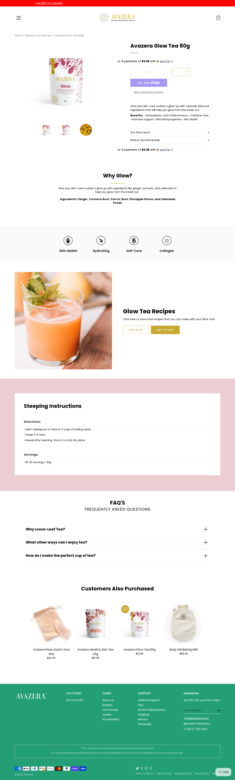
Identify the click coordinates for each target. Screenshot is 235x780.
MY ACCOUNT (75, 700)
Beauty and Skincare (39, 35)
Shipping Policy (183, 773)
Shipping (143, 714)
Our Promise (110, 710)
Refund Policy (164, 773)
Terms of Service (145, 773)
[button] (163, 61)
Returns (143, 719)
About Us (108, 700)
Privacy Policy (201, 773)
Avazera (28, 774)
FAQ (140, 705)
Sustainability (110, 719)
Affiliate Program (149, 700)
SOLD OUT (148, 72)
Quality (107, 714)
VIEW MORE (136, 330)
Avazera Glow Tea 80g (140, 649)
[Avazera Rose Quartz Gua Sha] (51, 623)
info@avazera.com (196, 718)
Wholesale (144, 724)
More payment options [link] (148, 92)
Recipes (107, 705)
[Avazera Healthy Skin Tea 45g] (95, 623)
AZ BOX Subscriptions (151, 710)
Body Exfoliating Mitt (183, 649)
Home (18, 35)
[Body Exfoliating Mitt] (184, 623)
